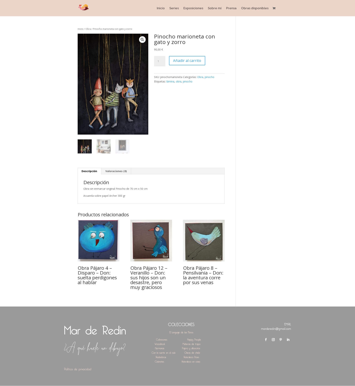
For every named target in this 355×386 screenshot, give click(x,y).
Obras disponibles (254, 8)
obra (178, 81)
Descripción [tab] (89, 171)
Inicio (161, 8)
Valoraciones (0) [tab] (116, 171)
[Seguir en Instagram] (273, 340)
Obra (88, 29)
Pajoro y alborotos (191, 348)
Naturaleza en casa (191, 361)
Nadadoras (161, 356)
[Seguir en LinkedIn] (288, 340)
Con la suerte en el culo (163, 352)
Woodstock (160, 343)
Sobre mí (215, 8)
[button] (142, 39)
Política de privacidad (77, 368)
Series (174, 8)
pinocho (209, 77)
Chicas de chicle (192, 352)
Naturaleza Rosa (191, 356)
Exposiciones (193, 8)
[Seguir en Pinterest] (281, 340)
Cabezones (161, 339)
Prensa (231, 8)
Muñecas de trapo (191, 343)
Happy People (194, 339)
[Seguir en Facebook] (266, 340)
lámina (170, 81)
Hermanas (159, 348)
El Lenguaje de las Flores (181, 332)
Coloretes (159, 361)
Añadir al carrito (187, 60)
